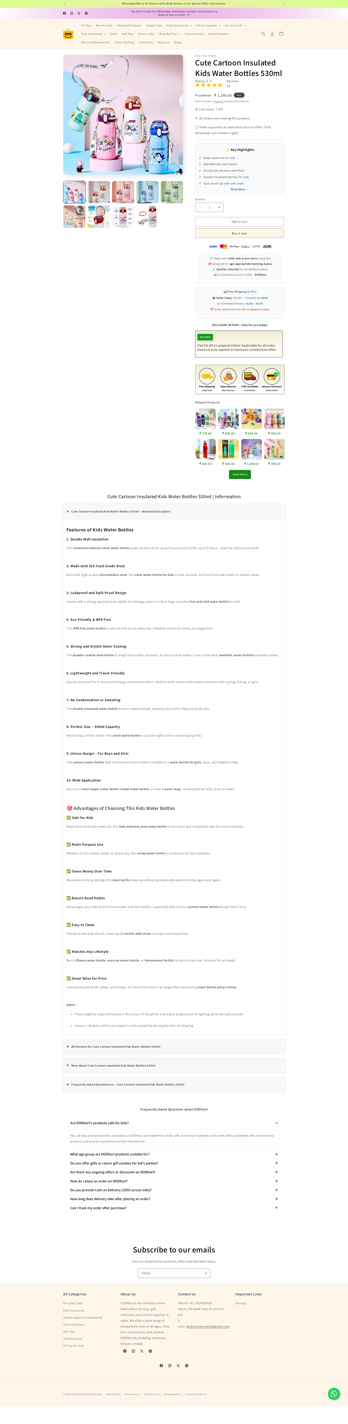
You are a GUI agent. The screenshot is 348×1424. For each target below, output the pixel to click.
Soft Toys (69, 1331)
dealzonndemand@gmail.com (208, 1326)
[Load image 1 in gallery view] (74, 192)
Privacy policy (132, 1394)
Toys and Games (73, 1324)
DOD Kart (76, 1394)
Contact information (196, 1394)
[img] (209, 86)
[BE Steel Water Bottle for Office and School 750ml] (228, 449)
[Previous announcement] (64, 4)
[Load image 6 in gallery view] (74, 216)
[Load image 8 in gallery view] (123, 216)
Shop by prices (72, 1338)
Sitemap (240, 1303)
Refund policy (113, 1394)
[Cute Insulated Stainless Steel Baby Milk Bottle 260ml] (251, 419)
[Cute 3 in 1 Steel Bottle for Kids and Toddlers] (228, 419)
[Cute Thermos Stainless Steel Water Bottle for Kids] (274, 419)
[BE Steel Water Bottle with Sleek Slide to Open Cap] (205, 449)
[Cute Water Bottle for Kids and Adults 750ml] (205, 419)
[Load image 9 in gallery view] (147, 216)
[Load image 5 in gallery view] (172, 192)
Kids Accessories (74, 1310)
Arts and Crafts (73, 1303)
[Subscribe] (205, 1273)
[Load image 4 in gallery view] (147, 192)
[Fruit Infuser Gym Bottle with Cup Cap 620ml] (274, 449)
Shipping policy (172, 1394)
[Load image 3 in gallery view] (123, 192)
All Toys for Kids (73, 1345)
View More (240, 474)
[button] (179, 25)
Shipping (218, 101)
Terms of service (152, 1394)
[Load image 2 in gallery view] (99, 192)
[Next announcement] (283, 4)
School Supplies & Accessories (82, 1317)
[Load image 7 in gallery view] (99, 216)
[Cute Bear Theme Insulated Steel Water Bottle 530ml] (251, 449)
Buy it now (239, 233)
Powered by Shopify (92, 1394)
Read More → (240, 189)
